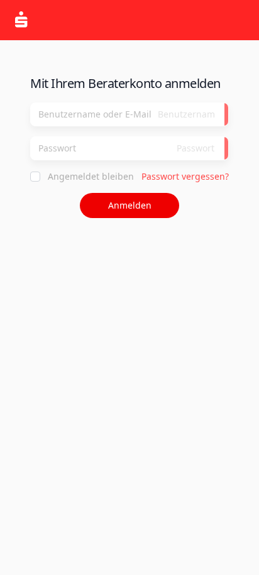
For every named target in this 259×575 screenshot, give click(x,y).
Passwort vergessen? (185, 176)
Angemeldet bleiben (91, 176)
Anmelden (130, 205)
